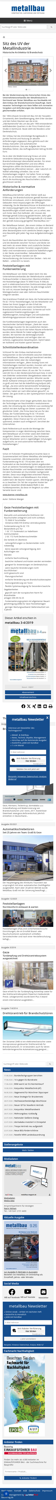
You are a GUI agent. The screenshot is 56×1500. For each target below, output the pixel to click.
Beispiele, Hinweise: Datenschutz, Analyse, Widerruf (27, 777)
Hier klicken (31, 761)
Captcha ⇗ (39, 764)
